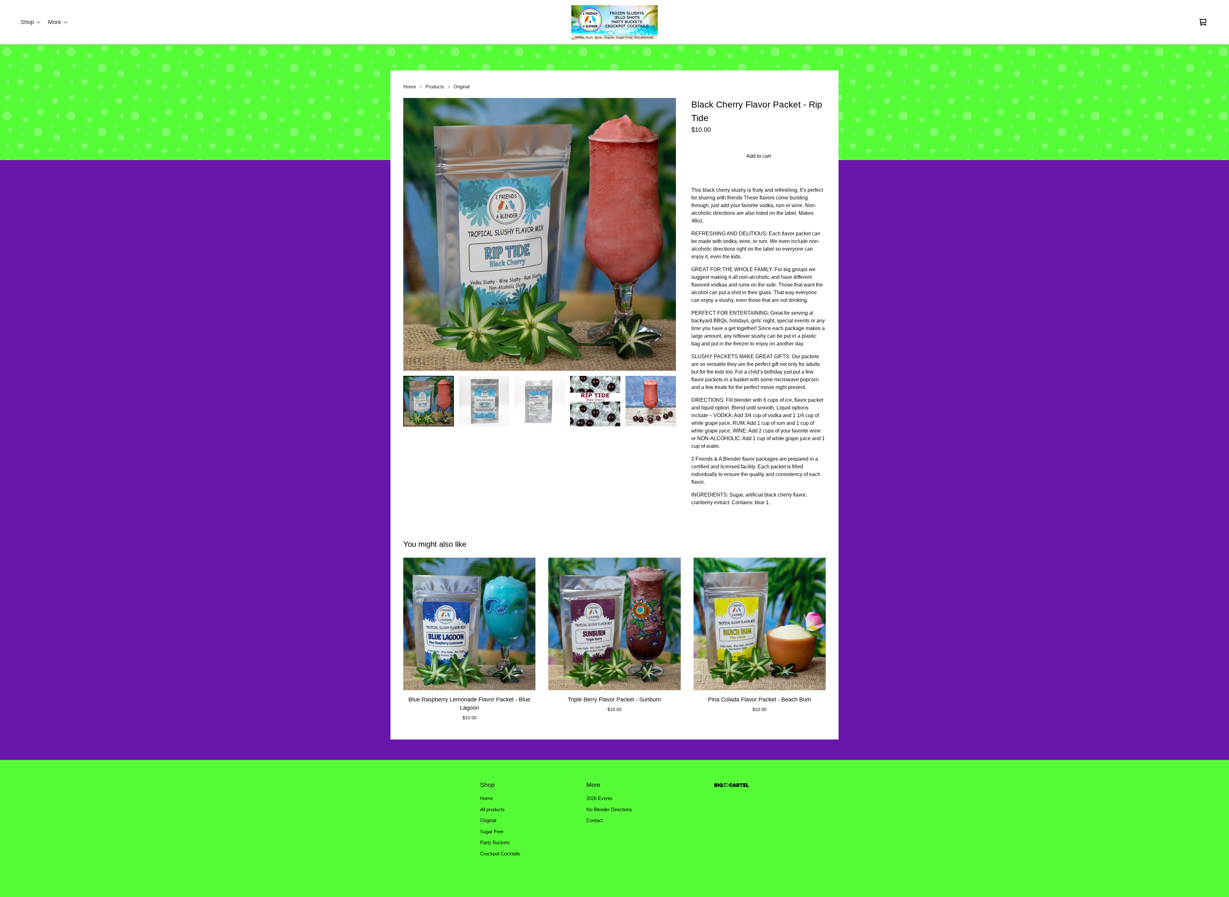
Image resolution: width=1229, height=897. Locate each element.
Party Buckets (495, 842)
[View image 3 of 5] (539, 401)
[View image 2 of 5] (484, 401)
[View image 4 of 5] (595, 401)
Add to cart (758, 156)
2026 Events (599, 798)
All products (492, 809)
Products (434, 86)
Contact (594, 820)
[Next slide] (667, 234)
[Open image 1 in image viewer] (539, 234)
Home (409, 86)
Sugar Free (491, 831)
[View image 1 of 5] (428, 401)
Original (462, 86)
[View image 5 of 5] (650, 401)
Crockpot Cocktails (500, 853)
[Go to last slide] (412, 234)
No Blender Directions (609, 809)
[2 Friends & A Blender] (614, 22)
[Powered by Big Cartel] (731, 785)
